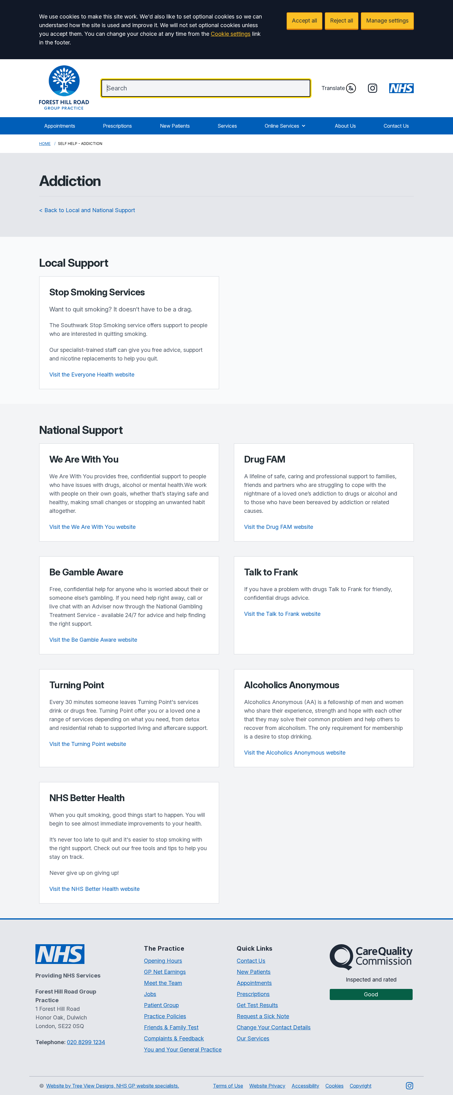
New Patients (175, 126)
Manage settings (387, 20)
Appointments (59, 126)
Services (227, 126)
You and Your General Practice (183, 1049)
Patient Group (161, 1005)
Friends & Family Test (171, 1027)
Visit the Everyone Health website (91, 374)
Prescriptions (117, 126)
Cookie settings (231, 34)
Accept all (304, 20)
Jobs (150, 994)
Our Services (253, 1038)
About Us (345, 126)
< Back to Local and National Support (87, 210)
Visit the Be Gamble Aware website (93, 639)
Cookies (334, 1086)
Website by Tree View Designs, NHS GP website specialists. (112, 1086)
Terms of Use (228, 1086)
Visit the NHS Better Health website (94, 889)
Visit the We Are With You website (92, 527)
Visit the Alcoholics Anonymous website (294, 752)
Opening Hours (163, 960)
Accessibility (305, 1086)
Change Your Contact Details (274, 1027)
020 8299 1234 (86, 1042)
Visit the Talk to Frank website (282, 614)
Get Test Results (257, 1005)
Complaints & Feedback (174, 1038)
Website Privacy (267, 1086)
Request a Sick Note (263, 1016)
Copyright (360, 1086)
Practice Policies (165, 1016)
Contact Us (396, 126)
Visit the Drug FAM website (278, 527)
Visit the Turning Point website (87, 744)
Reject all (341, 20)
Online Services (282, 126)
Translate (333, 88)
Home (45, 143)
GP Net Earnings (165, 972)
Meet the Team (163, 983)
